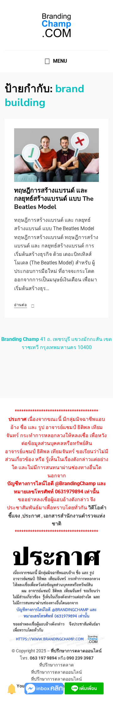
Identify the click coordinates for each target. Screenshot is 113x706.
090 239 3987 (80, 658)
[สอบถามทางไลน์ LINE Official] (84, 688)
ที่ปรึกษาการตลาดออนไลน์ (76, 650)
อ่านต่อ (20, 305)
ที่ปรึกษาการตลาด (56, 664)
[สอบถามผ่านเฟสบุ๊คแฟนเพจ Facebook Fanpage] (44, 688)
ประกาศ (31, 516)
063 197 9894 (43, 658)
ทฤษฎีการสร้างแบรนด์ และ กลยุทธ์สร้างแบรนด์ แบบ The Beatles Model (54, 198)
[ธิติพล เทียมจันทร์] (12, 688)
